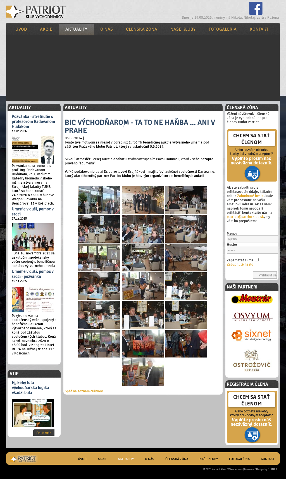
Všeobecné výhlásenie (241, 469)
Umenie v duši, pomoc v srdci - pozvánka (33, 274)
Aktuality (76, 29)
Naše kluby (183, 29)
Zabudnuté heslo (250, 196)
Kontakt (259, 29)
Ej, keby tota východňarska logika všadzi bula (30, 387)
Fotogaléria (223, 29)
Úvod (21, 29)
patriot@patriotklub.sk (245, 217)
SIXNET (272, 469)
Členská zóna (141, 29)
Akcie (46, 29)
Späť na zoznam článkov (84, 391)
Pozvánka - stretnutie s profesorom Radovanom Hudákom (33, 121)
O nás (106, 29)
